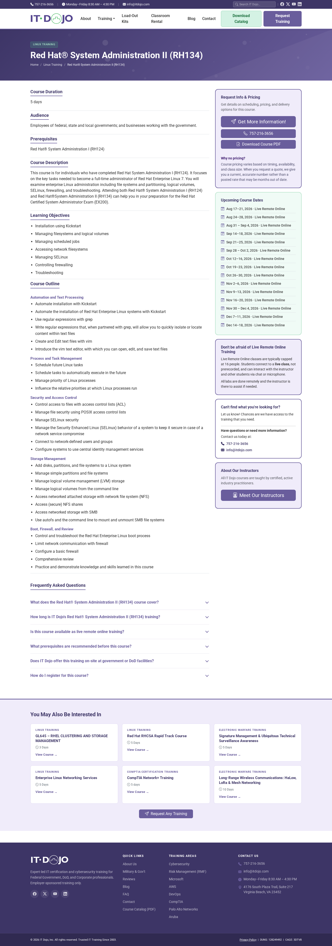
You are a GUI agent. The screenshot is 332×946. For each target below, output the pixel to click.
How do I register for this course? (59, 675)
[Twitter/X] (288, 4)
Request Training (282, 18)
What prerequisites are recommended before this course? (80, 646)
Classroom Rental (160, 18)
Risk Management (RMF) (187, 871)
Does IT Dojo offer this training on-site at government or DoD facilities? (92, 661)
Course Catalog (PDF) (139, 909)
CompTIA (176, 902)
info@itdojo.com (138, 4)
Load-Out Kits (130, 18)
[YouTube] (294, 4)
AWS (172, 887)
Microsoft (176, 879)
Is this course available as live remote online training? (77, 631)
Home (34, 64)
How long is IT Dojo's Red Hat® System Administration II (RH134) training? (95, 617)
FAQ (126, 894)
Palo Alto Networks (183, 909)
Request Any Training (169, 813)
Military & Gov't (134, 871)
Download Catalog (241, 18)
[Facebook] (282, 4)
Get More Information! (262, 122)
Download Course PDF (261, 144)
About (85, 18)
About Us (130, 864)
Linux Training (53, 64)
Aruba (173, 917)
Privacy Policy (248, 939)
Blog (191, 18)
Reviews (129, 879)
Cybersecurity (179, 864)
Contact (209, 18)
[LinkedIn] (300, 4)
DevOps (175, 894)
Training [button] (105, 18)
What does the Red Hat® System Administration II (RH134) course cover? (94, 602)
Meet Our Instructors (261, 495)
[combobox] (256, 4)
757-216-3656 (44, 4)
